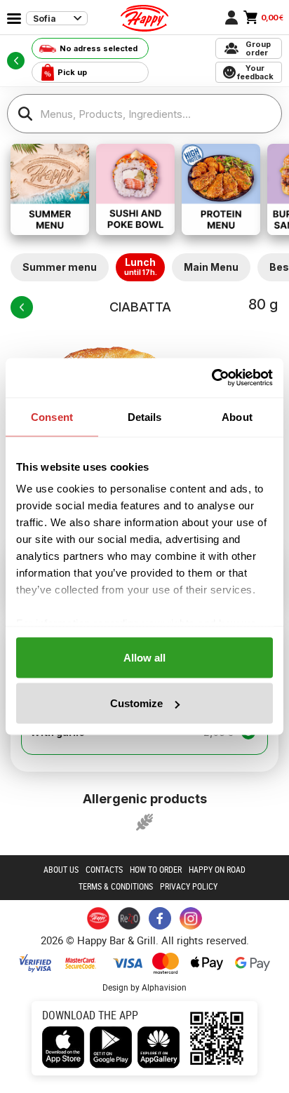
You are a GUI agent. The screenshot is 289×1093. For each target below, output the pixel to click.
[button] (144, 822)
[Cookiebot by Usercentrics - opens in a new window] (211, 378)
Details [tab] (145, 416)
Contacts (104, 869)
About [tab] (237, 416)
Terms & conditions (116, 886)
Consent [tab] (52, 416)
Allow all (144, 657)
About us (61, 869)
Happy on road (217, 869)
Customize (136, 703)
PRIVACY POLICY (188, 886)
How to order (156, 869)
